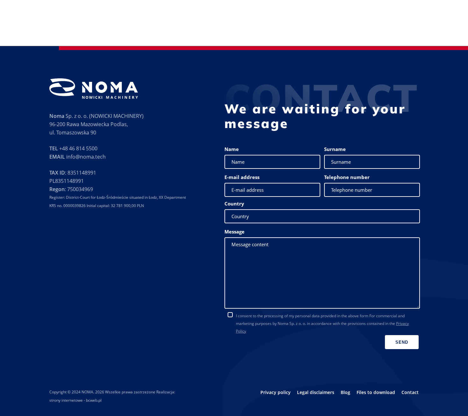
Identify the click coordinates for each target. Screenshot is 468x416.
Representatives (324, 32)
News (400, 32)
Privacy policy (275, 392)
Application (230, 32)
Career (420, 32)
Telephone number (347, 177)
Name (231, 149)
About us (179, 32)
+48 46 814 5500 (78, 148)
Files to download (368, 32)
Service (262, 32)
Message (234, 231)
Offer (200, 32)
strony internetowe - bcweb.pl (75, 400)
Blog (345, 392)
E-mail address (241, 177)
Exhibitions (288, 32)
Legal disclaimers (315, 392)
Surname (335, 149)
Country (234, 203)
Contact (442, 32)
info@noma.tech (86, 156)
